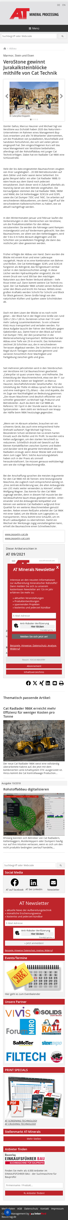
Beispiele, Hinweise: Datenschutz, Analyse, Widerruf (33, 647)
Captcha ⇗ (47, 630)
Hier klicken (37, 626)
